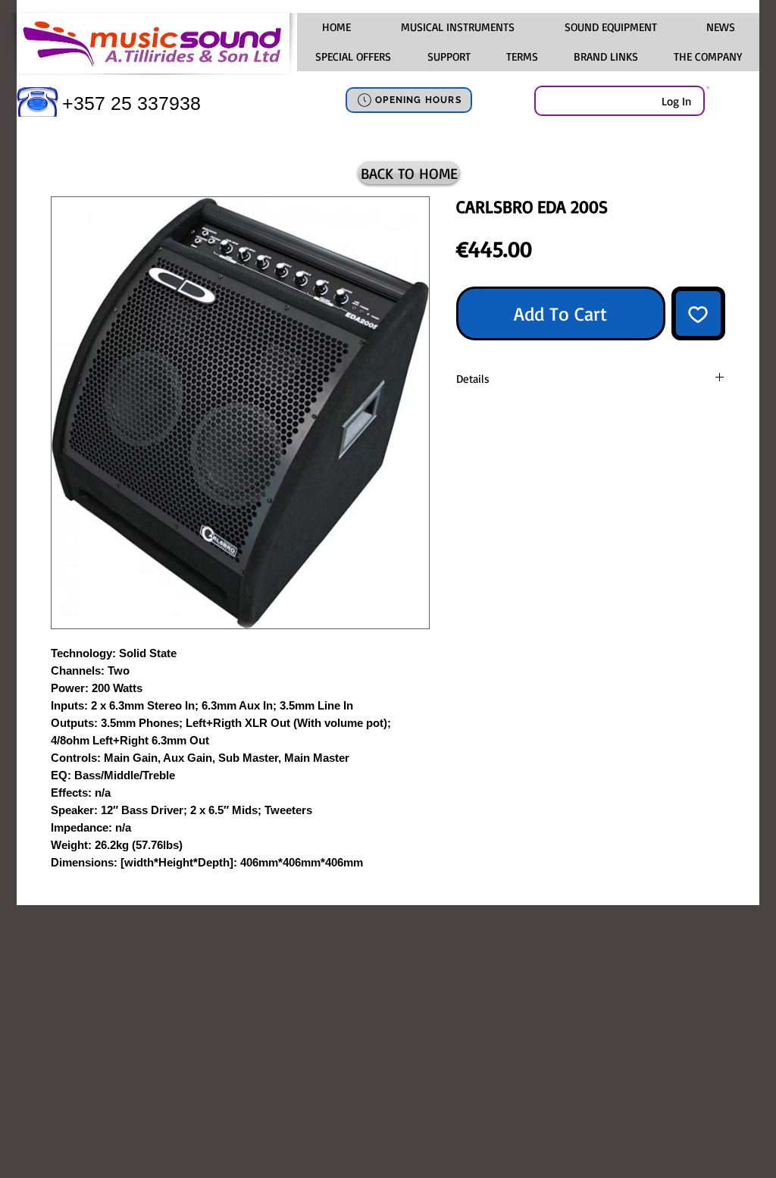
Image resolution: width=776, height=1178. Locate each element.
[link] (708, 87)
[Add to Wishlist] (698, 314)
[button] (457, 27)
